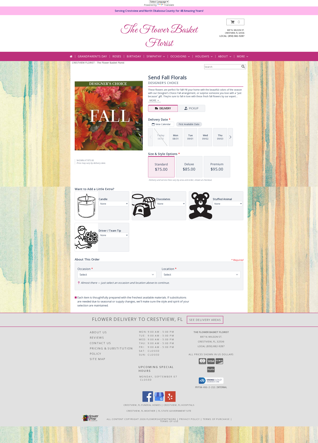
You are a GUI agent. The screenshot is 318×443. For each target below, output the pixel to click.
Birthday (134, 56)
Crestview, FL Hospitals (179, 405)
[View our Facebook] (147, 401)
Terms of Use (169, 421)
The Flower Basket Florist (159, 36)
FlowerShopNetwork (161, 419)
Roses (116, 56)
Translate (169, 4)
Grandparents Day (92, 56)
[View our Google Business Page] (159, 401)
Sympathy (154, 56)
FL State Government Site (174, 410)
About (223, 56)
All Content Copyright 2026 (126, 419)
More (241, 56)
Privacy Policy (189, 419)
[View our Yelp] (170, 401)
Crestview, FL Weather (141, 410)
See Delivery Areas (205, 320)
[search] (243, 66)
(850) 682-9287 (236, 35)
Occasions (178, 56)
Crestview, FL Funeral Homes (142, 405)
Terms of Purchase (216, 419)
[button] (235, 22)
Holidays (202, 56)
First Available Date (189, 124)
